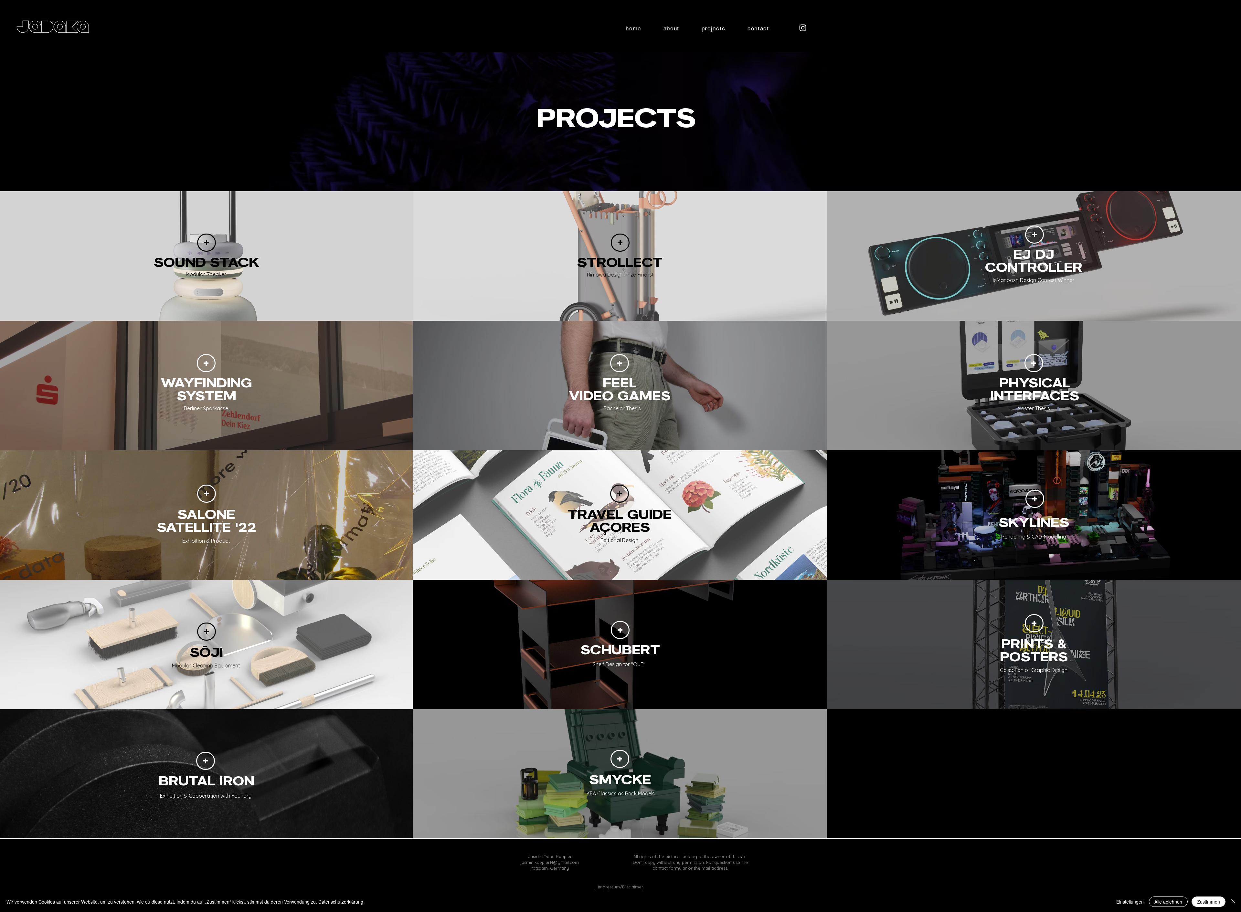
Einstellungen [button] (1130, 901)
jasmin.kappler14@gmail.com (550, 862)
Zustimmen (1208, 901)
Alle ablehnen (1168, 901)
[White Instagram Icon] (802, 27)
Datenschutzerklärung (340, 901)
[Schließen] (1233, 901)
